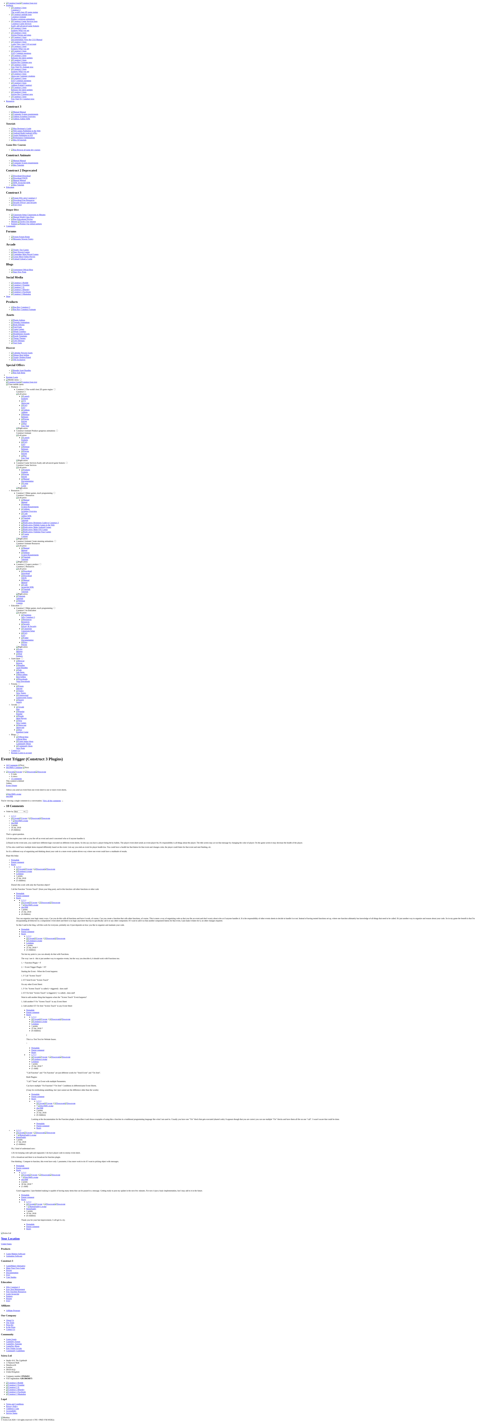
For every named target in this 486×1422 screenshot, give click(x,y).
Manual (22, 112)
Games (21, 329)
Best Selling (24, 355)
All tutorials (21, 140)
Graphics (22, 331)
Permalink (15, 860)
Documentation (12, 1273)
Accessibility (11, 1411)
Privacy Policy (12, 1406)
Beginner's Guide (24, 128)
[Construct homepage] (21, 3)
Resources (10, 101)
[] (12, 816)
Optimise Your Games (42, 532)
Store (8, 296)
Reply (13, 864)
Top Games (24, 250)
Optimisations (29, 138)
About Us (10, 1320)
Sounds (26, 334)
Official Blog (27, 270)
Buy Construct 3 (23, 307)
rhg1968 (14, 823)
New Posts (21, 272)
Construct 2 (27, 564)
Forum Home (24, 237)
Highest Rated (25, 357)
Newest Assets (26, 353)
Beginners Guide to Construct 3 (46, 523)
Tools (19, 343)
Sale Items (20, 373)
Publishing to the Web (31, 131)
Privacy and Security (28, 202)
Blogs (13, 734)
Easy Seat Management (15, 1289)
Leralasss (20, 874)
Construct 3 (34, 389)
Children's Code (12, 1409)
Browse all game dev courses (28, 150)
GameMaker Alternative (15, 1266)
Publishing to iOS (25, 135)
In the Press (10, 1327)
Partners (9, 1296)
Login (15, 377)
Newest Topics (27, 239)
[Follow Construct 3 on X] (17, 287)
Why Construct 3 (13, 1287)
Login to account (25, 753)
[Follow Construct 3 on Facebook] (21, 292)
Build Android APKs (28, 133)
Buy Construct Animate (26, 309)
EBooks (21, 325)
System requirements (29, 114)
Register (9, 377)
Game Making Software (15, 1254)
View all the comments (52, 801)
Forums (14, 684)
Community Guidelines (15, 1351)
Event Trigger (11, 785)
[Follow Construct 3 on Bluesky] (20, 290)
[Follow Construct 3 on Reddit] (19, 283)
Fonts (19, 327)
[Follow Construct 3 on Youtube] (20, 285)
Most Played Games (30, 254)
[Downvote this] (35, 772)
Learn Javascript (12, 1294)
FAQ (19, 205)
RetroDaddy (21, 1137)
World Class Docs (26, 217)
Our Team (10, 1323)
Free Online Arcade (14, 1348)
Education (10, 187)
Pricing (9, 1270)
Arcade (14, 705)
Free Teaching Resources (16, 1292)
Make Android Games (42, 527)
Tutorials (20, 165)
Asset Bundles (25, 370)
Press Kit (9, 1325)
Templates (22, 336)
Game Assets (11, 1339)
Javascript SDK (23, 183)
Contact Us (15, 750)
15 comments (16, 779)
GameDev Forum (13, 1342)
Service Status (11, 1413)
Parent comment (17, 862)
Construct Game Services (40, 463)
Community (11, 226)
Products (9, 5)
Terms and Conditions (15, 1404)
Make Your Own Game (15, 1268)
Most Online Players (26, 257)
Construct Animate (36, 431)
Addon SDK (24, 119)
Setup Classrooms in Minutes (33, 215)
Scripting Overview (27, 116)
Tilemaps (21, 341)
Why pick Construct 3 (27, 198)
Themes (22, 338)
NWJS (24, 178)
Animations (24, 322)
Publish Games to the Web (44, 525)
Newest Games (23, 252)
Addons (21, 320)
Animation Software (14, 1256)
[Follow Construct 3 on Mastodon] (21, 294)
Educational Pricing (24, 219)
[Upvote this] (14, 772)
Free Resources (28, 200)
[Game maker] (21, 382)
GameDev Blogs (12, 1346)
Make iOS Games (40, 529)
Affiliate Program (13, 1310)
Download (26, 176)
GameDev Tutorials (14, 1344)
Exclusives (20, 360)
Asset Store (16, 658)
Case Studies (11, 1277)
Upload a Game (25, 259)
